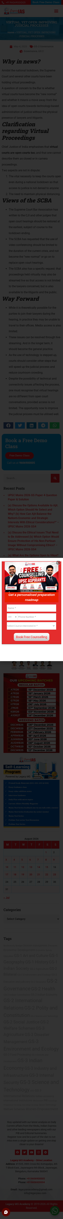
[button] (58, 562)
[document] (31, 609)
